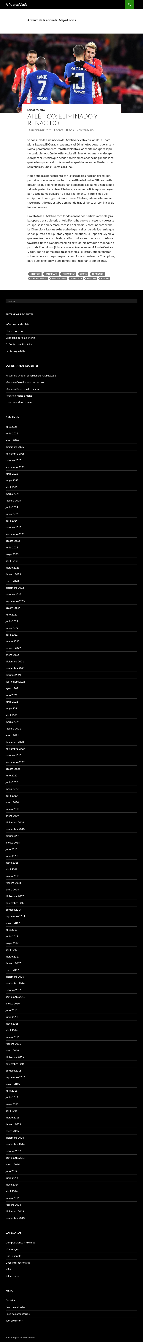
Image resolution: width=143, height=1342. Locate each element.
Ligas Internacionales (18, 1262)
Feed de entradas (15, 1307)
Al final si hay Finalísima (19, 344)
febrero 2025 (13, 500)
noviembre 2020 (15, 748)
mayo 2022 (12, 627)
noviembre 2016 (15, 983)
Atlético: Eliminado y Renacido (62, 119)
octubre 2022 (13, 594)
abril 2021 (12, 715)
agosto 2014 (13, 1164)
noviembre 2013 (15, 1218)
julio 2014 (11, 1171)
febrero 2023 (13, 574)
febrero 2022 (13, 648)
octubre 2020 (13, 755)
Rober (59, 130)
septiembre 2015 (15, 1077)
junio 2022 (12, 621)
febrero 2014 (13, 1204)
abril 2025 (12, 487)
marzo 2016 (12, 1037)
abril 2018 (12, 869)
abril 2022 (12, 634)
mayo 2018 (12, 862)
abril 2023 (12, 560)
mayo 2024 (12, 513)
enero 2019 (12, 815)
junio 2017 (12, 936)
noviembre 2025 (15, 453)
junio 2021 (12, 701)
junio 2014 (12, 1177)
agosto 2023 (13, 540)
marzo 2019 (12, 809)
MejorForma (59, 278)
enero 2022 (12, 654)
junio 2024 (12, 507)
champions (69, 274)
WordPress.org (14, 1320)
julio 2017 (11, 929)
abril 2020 (12, 795)
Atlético (35, 274)
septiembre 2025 (15, 467)
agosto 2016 (13, 1003)
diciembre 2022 (15, 587)
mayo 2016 (12, 1023)
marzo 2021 (12, 721)
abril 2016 (12, 1030)
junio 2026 (12, 433)
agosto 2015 (13, 1083)
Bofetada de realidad (28, 388)
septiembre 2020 (15, 762)
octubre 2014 (13, 1151)
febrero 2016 (13, 1043)
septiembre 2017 (15, 916)
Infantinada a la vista (17, 324)
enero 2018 (12, 889)
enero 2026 (12, 440)
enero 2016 (12, 1050)
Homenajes (12, 1249)
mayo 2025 (12, 480)
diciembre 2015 (15, 1057)
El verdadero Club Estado (41, 375)
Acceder (10, 1300)
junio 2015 (12, 1097)
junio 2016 (12, 1016)
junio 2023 (12, 547)
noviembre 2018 (15, 829)
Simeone (91, 278)
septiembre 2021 (15, 681)
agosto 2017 (13, 923)
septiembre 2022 (15, 601)
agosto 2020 (13, 768)
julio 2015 (11, 1090)
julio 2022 (11, 614)
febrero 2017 (13, 963)
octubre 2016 (13, 990)
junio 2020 (12, 782)
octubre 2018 (13, 835)
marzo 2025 (12, 493)
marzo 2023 (12, 567)
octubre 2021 (13, 674)
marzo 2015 (12, 1117)
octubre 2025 (13, 460)
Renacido (76, 278)
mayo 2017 (12, 943)
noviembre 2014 (15, 1144)
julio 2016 (11, 1010)
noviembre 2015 (15, 1063)
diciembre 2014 (15, 1137)
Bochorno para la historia (20, 337)
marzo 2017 (12, 956)
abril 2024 (12, 520)
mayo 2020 (12, 788)
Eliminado (98, 274)
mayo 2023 (12, 554)
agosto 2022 (13, 607)
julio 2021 (11, 695)
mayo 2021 (12, 708)
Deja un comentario (81, 130)
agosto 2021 (13, 688)
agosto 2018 (13, 842)
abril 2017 (12, 949)
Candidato (51, 274)
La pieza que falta (15, 351)
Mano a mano (24, 395)
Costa (83, 274)
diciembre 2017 (15, 896)
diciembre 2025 (15, 446)
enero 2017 (12, 969)
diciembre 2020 (15, 741)
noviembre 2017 (15, 902)
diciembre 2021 (15, 661)
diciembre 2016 (15, 976)
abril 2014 (12, 1191)
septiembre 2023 (15, 534)
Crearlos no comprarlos (30, 382)
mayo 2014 (12, 1184)
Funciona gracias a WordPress (20, 1337)
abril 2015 (12, 1110)
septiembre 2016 (15, 996)
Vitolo (105, 278)
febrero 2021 (13, 728)
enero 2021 (12, 735)
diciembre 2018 (15, 822)
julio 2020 (11, 775)
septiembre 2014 (15, 1157)
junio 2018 (12, 855)
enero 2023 (12, 581)
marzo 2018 (12, 876)
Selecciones (12, 1276)
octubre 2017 (13, 909)
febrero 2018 (13, 882)
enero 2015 (12, 1130)
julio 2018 (11, 849)
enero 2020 (12, 802)
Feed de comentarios (18, 1313)
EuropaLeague (39, 278)
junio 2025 (12, 473)
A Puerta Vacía (16, 4)
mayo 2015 (12, 1104)
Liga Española (36, 109)
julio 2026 (11, 426)
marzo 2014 (12, 1197)
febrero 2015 (13, 1124)
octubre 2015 (13, 1070)
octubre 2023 (13, 527)
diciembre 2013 (15, 1211)
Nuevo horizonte (15, 331)
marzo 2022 (12, 641)
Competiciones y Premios (20, 1242)
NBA (8, 1269)
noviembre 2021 (15, 668)
